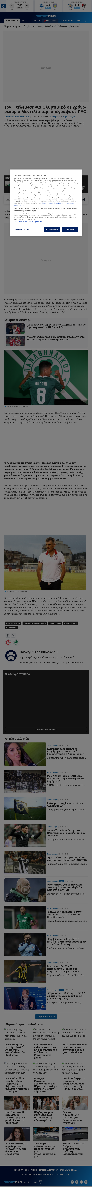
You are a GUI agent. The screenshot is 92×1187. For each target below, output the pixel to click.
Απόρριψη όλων (52, 229)
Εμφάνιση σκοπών (22, 229)
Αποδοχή (70, 229)
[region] (46, 202)
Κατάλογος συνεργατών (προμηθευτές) (28, 222)
